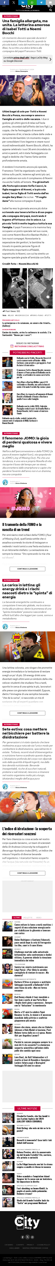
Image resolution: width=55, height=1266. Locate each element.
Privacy (30, 1245)
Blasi (11, 315)
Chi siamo (9, 1245)
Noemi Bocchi (22, 315)
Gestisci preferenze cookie (35, 1248)
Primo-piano (37, 315)
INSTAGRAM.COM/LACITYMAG (29, 346)
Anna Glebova (21, 483)
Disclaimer (14, 1248)
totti (48, 315)
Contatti (20, 1245)
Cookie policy (43, 1245)
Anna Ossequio (21, 71)
